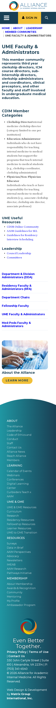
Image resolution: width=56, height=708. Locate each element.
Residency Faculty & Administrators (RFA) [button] (17, 287)
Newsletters (14, 560)
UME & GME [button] (15, 501)
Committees (14, 257)
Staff (10, 443)
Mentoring (14, 596)
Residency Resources (20, 519)
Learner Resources (19, 528)
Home (6, 28)
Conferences (15, 479)
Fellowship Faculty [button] (15, 305)
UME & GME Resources (21, 507)
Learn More (17, 380)
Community (14, 592)
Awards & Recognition (21, 588)
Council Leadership (19, 253)
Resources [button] (16, 538)
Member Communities (20, 31)
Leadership (34, 28)
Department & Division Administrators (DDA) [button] (18, 275)
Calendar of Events (19, 471)
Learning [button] (14, 465)
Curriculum (14, 511)
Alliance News (16, 451)
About (18, 28)
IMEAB (11, 564)
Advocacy (13, 556)
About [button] (12, 421)
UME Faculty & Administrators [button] (23, 314)
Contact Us (14, 447)
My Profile (13, 600)
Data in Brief (15, 547)
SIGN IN (31, 18)
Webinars (13, 475)
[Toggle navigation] (6, 18)
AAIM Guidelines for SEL (22, 231)
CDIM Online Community (23, 226)
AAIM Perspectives (19, 551)
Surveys (11, 543)
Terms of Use (39, 652)
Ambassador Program (21, 605)
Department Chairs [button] (16, 297)
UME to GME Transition (22, 532)
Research (13, 515)
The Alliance (15, 426)
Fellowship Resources (21, 524)
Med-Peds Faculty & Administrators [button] (16, 324)
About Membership (20, 583)
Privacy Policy (16, 652)
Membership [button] (17, 578)
